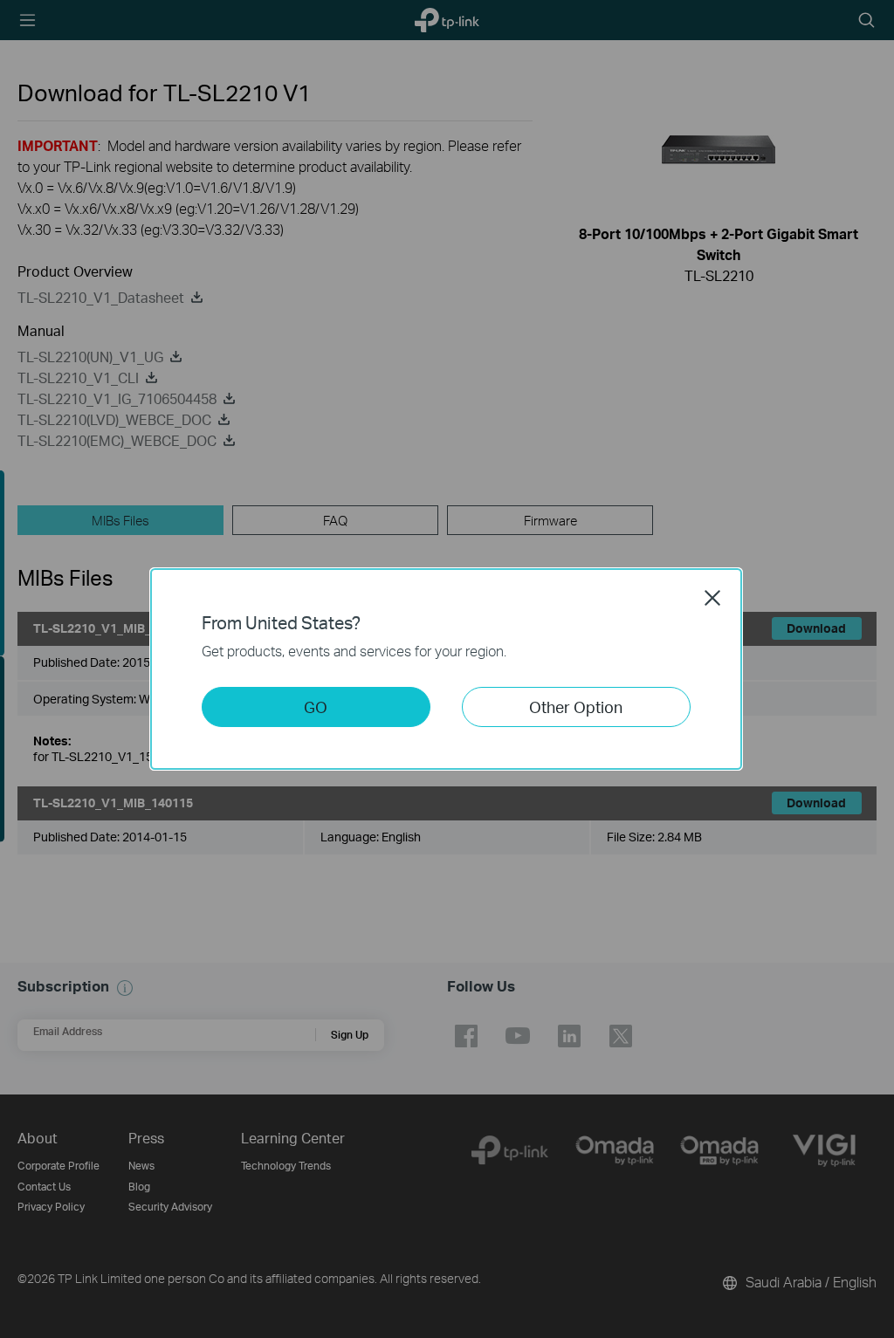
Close (712, 598)
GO (315, 706)
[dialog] (447, 669)
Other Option (575, 706)
